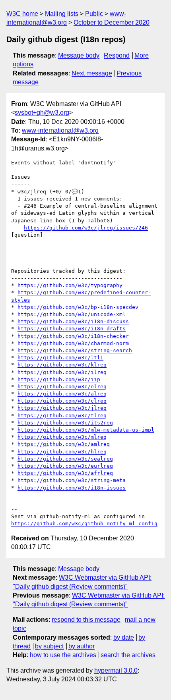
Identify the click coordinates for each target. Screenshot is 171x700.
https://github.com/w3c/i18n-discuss (73, 321)
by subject (49, 646)
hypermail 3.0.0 (116, 670)
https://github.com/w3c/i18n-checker (73, 336)
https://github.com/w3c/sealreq (65, 459)
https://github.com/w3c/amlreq (63, 444)
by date (123, 637)
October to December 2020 (112, 22)
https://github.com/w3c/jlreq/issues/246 (86, 228)
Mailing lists (61, 13)
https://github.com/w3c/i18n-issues (71, 488)
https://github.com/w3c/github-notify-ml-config (84, 523)
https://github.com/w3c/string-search (74, 350)
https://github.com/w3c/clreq (62, 401)
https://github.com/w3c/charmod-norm (73, 343)
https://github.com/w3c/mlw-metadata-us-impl (85, 430)
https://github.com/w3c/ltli (60, 358)
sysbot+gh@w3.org (42, 112)
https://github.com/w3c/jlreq (62, 408)
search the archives (128, 655)
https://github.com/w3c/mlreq (62, 437)
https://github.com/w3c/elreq (62, 387)
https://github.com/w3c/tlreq (62, 415)
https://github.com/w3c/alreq (62, 394)
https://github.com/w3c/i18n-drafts (71, 329)
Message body (78, 55)
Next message (92, 73)
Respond (117, 55)
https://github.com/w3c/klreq (62, 365)
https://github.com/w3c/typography (69, 285)
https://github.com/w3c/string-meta (71, 480)
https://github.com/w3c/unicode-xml (71, 314)
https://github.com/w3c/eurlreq (65, 466)
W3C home (22, 13)
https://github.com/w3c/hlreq (62, 452)
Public (94, 13)
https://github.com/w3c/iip (58, 379)
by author (81, 646)
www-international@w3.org (60, 130)
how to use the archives (63, 655)
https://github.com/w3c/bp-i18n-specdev (77, 307)
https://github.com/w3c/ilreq (62, 372)
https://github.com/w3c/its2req (65, 423)
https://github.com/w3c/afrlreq (65, 473)
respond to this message (86, 619)
